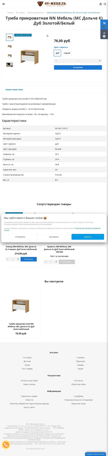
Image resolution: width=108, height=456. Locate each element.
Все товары (27, 368)
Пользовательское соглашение (78, 400)
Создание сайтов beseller (95, 454)
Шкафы (80, 365)
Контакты (78, 380)
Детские (27, 361)
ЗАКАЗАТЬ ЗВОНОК (7, 444)
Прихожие (80, 361)
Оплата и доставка (29, 380)
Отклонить (20, 237)
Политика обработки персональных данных (29, 403)
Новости (29, 400)
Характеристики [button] (14, 89)
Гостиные (27, 357)
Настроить (54, 237)
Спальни (80, 357)
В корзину (78, 67)
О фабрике (78, 396)
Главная (10, 13)
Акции (80, 368)
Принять (88, 237)
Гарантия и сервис (29, 396)
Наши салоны (29, 384)
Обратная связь (78, 384)
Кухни (27, 365)
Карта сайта (29, 407)
